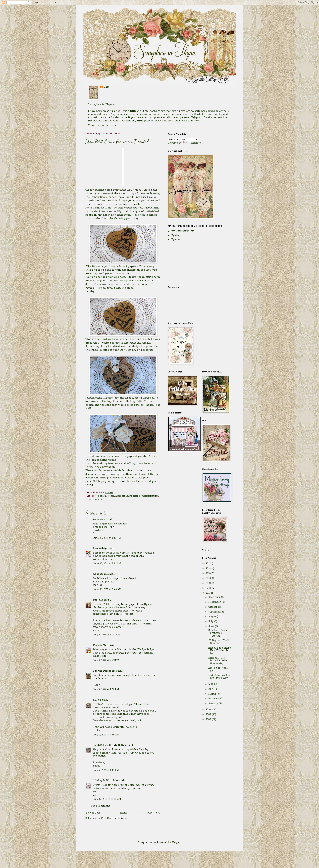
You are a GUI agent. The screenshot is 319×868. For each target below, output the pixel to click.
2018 (209, 568)
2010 (209, 710)
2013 (209, 583)
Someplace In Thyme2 (127, 190)
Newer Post (93, 813)
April (211, 689)
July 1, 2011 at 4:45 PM (106, 660)
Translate (195, 143)
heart (118, 496)
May (211, 684)
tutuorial (98, 499)
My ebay (176, 235)
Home (123, 813)
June (211, 626)
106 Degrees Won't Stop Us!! (218, 642)
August (212, 616)
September (215, 612)
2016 (209, 573)
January (213, 704)
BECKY (97, 700)
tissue (90, 499)
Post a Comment (100, 806)
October (213, 607)
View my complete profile (104, 125)
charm (103, 496)
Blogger (176, 842)
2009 (209, 714)
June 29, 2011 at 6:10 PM (107, 538)
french (111, 496)
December (214, 597)
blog (97, 496)
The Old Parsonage (104, 671)
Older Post (153, 813)
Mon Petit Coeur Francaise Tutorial (217, 633)
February (213, 699)
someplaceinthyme (148, 496)
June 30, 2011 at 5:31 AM (107, 563)
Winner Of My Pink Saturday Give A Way (217, 660)
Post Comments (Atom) (115, 818)
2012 (209, 588)
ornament (127, 496)
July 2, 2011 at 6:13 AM (106, 770)
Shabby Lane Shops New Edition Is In (219, 650)
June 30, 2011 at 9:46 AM (107, 589)
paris (135, 496)
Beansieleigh (100, 548)
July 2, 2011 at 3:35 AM (106, 735)
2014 (209, 578)
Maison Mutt (101, 645)
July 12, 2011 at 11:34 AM (107, 799)
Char (106, 87)
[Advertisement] (184, 263)
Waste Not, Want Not (218, 669)
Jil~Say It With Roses (106, 780)
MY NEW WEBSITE (182, 231)
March (212, 694)
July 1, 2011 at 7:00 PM (106, 689)
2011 (208, 593)
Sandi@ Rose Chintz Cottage (110, 745)
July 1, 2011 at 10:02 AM (106, 635)
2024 (209, 563)
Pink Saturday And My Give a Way (219, 677)
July (211, 621)
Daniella (98, 600)
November (215, 602)
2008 (209, 719)
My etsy (175, 239)
